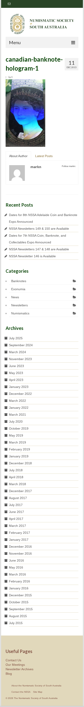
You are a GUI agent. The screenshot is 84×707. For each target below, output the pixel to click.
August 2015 (18, 616)
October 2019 (18, 428)
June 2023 (16, 366)
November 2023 (20, 359)
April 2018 (16, 477)
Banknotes (18, 281)
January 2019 (18, 456)
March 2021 (17, 414)
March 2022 (17, 400)
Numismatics (20, 313)
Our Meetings (15, 664)
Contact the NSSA (20, 692)
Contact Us (13, 660)
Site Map (37, 692)
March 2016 (17, 574)
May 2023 (16, 373)
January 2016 (18, 588)
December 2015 (20, 595)
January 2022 (18, 407)
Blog (9, 673)
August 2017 (18, 498)
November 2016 (20, 553)
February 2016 (19, 581)
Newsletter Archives (19, 669)
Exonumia (18, 289)
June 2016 (16, 560)
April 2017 (16, 519)
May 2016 (16, 567)
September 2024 (21, 345)
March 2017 (17, 526)
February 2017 (19, 532)
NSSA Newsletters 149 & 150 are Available (39, 228)
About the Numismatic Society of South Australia (36, 685)
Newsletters (19, 305)
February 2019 (19, 449)
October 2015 (18, 602)
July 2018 (16, 470)
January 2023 (18, 387)
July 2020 (16, 421)
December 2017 (20, 491)
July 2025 (16, 338)
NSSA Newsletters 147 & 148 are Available (39, 249)
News (15, 297)
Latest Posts (44, 156)
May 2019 (16, 435)
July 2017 (16, 505)
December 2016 (20, 546)
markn (35, 166)
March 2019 (17, 442)
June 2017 (16, 512)
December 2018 (20, 463)
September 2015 (21, 609)
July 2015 (16, 623)
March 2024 (17, 352)
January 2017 (18, 539)
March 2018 (17, 484)
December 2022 (20, 394)
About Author (18, 156)
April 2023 (16, 380)
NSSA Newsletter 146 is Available (32, 256)
